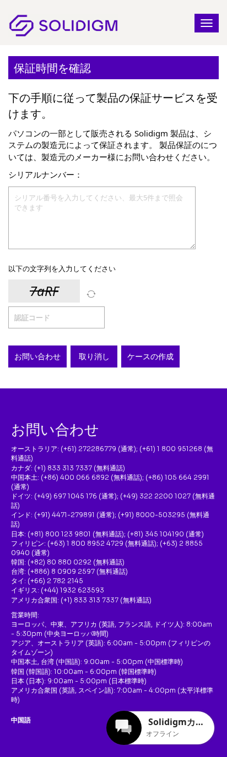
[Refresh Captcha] (91, 294)
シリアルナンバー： (45, 174)
